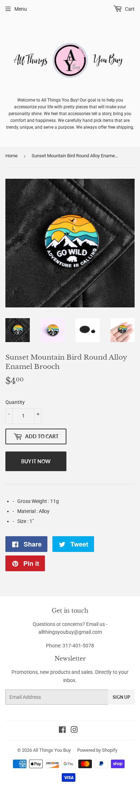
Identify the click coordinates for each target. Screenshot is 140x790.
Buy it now (36, 461)
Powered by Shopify (97, 750)
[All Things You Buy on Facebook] (62, 731)
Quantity (15, 402)
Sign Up (121, 697)
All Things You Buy (52, 750)
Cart (129, 9)
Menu (20, 9)
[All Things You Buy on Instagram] (74, 731)
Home (11, 155)
